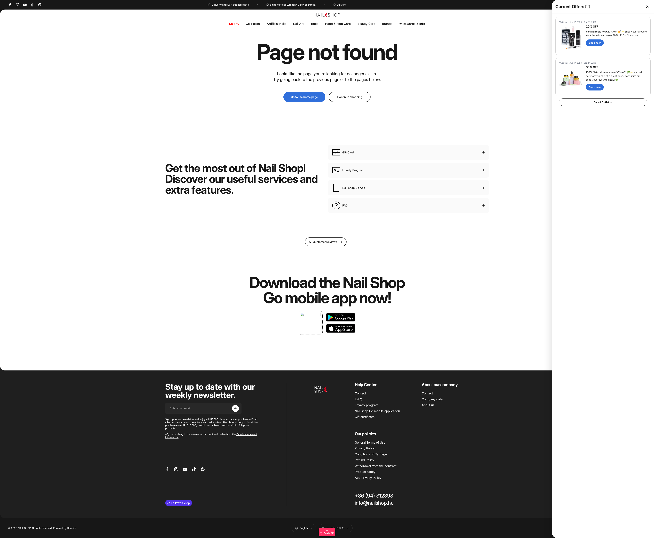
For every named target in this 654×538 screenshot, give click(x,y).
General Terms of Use (370, 442)
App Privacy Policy (368, 477)
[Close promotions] (647, 6)
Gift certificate (365, 417)
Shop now (595, 42)
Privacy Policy (365, 448)
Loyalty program (366, 405)
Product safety (365, 472)
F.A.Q (358, 399)
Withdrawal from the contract (375, 466)
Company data (432, 399)
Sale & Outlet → (603, 102)
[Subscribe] (235, 408)
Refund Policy (364, 460)
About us (428, 405)
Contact (360, 393)
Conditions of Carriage (371, 454)
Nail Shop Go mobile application (377, 411)
